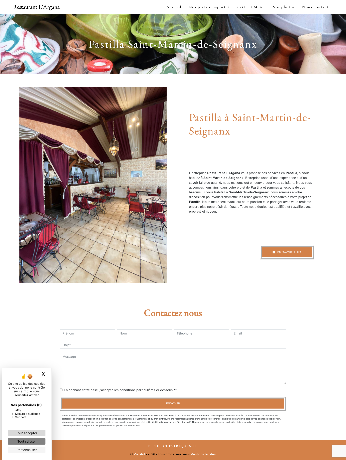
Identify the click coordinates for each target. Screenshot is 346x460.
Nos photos (283, 6)
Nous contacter (317, 6)
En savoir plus (288, 252)
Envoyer (173, 403)
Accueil (173, 6)
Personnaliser (27, 450)
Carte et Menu (251, 6)
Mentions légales (203, 454)
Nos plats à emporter (209, 6)
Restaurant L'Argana (36, 6)
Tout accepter (26, 433)
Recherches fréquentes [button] (173, 446)
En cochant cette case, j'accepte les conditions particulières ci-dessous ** (120, 390)
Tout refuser (26, 441)
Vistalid (139, 454)
